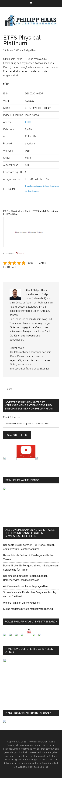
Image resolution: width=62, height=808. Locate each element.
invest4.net (22, 331)
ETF (17, 267)
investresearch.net (31, 21)
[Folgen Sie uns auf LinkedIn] (17, 636)
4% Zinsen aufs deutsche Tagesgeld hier (25, 586)
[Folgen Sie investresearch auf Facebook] (5, 636)
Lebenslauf (39, 298)
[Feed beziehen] (23, 636)
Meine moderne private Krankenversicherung (28, 608)
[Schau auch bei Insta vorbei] (35, 636)
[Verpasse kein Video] (29, 631)
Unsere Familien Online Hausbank (21, 602)
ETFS (28, 122)
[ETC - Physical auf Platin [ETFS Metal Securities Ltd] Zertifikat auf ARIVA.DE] (31, 249)
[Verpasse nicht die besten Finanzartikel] (41, 636)
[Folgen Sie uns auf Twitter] (11, 636)
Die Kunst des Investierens (25, 335)
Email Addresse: (12, 417)
